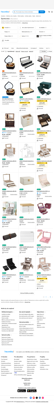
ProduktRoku (43, 363)
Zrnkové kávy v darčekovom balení (9, 323)
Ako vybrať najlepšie (24, 312)
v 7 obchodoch (40, 76)
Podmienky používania (6, 363)
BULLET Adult (22, 326)
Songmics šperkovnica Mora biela (27, 131)
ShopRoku (42, 361)
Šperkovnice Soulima (6, 337)
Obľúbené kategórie (7, 312)
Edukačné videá (30, 373)
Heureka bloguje (4, 369)
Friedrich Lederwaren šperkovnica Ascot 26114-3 (9, 247)
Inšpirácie (42, 367)
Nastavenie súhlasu (18, 367)
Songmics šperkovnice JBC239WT (9, 191)
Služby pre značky (31, 367)
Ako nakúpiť (16, 359)
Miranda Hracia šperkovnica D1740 (9, 73)
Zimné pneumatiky (41, 323)
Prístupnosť (3, 375)
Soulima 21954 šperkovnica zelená (44, 99)
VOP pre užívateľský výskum (20, 375)
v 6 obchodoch (5, 136)
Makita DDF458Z (22, 332)
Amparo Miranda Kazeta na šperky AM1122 (27, 73)
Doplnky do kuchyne (6, 322)
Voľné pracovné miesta (6, 365)
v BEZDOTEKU (22, 280)
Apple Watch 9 (40, 316)
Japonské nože (5, 325)
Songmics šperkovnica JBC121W (44, 161)
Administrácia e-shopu (32, 359)
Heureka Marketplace (31, 365)
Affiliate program (30, 371)
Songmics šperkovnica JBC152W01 (9, 161)
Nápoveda (29, 375)
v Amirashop (22, 164)
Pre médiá (3, 367)
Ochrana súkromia (18, 369)
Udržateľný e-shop (44, 369)
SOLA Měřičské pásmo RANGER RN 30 (27, 333)
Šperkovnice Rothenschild (7, 341)
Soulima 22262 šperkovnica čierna (9, 275)
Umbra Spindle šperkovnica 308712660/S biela (27, 247)
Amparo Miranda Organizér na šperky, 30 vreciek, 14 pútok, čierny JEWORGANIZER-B (27, 161)
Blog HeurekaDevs (5, 371)
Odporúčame (40, 312)
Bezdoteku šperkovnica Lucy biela (27, 275)
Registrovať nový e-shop (32, 361)
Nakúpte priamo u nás (19, 365)
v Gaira (38, 196)
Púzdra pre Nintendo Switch (8, 329)
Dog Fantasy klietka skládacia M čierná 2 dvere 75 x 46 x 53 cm (27, 324)
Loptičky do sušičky (6, 314)
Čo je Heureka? (4, 359)
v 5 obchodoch (40, 252)
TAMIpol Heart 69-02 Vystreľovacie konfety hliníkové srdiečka (27, 330)
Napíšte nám (27, 380)
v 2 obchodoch (5, 164)
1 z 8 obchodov (22, 108)
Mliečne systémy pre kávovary (8, 320)
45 (50, 297)
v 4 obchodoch (5, 224)
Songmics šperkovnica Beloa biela (44, 275)
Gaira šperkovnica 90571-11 (43, 191)
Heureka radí (17, 363)
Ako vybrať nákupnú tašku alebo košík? (27, 314)
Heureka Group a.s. (20, 401)
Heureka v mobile (18, 361)
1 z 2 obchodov (40, 138)
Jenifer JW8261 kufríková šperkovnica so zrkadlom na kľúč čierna (44, 247)
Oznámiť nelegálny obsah (6, 373)
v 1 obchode (4, 76)
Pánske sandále (5, 318)
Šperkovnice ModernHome (7, 339)
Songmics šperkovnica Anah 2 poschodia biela (27, 191)
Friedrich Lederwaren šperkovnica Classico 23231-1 (9, 131)
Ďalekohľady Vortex (6, 327)
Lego (38, 322)
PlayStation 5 (40, 320)
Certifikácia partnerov (44, 365)
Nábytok (39, 325)
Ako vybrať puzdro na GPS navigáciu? (27, 316)
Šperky (34, 16)
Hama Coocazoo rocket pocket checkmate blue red (27, 335)
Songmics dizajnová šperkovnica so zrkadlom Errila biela (9, 219)
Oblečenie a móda (41, 327)
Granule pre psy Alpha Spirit (8, 331)
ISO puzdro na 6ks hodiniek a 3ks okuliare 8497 (27, 99)
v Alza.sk (21, 134)
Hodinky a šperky (28, 16)
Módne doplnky (21, 16)
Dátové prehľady (30, 369)
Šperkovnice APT (5, 343)
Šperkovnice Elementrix (7, 345)
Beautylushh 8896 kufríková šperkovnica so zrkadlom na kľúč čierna (44, 73)
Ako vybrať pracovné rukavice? (26, 318)
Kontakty (3, 361)
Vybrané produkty (24, 322)
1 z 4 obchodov (40, 168)
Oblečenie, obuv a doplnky (11, 16)
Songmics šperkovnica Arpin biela (27, 219)
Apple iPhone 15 (40, 314)
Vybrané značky (6, 335)
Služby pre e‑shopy (31, 363)
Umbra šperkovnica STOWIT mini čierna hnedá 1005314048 (44, 131)
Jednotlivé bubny (5, 316)
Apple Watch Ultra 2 (41, 318)
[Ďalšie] (52, 297)
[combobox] (26, 11)
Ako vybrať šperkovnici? (7, 99)
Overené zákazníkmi (44, 359)
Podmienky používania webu (42, 401)
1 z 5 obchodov (40, 106)
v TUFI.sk (4, 194)
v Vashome (21, 222)
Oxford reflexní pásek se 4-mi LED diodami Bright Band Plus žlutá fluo (27, 328)
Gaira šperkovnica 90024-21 (43, 219)
